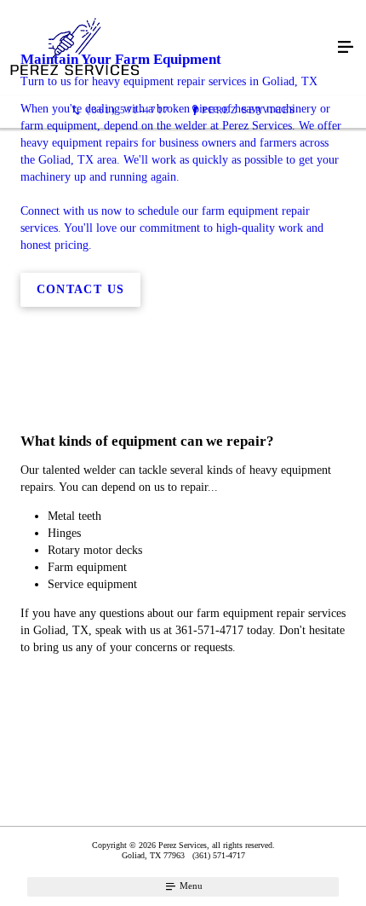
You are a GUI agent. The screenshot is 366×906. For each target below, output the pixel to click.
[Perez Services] (166, 48)
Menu (190, 885)
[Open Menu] (345, 48)
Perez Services (248, 110)
